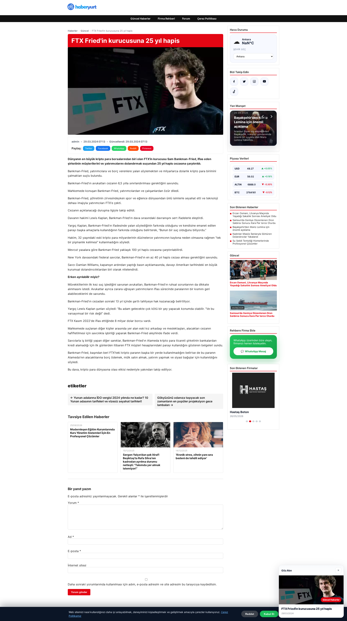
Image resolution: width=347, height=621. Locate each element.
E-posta (74, 551)
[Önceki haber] (263, 116)
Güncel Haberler (140, 18)
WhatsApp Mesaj (253, 351)
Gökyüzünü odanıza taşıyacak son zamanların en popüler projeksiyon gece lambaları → (184, 401)
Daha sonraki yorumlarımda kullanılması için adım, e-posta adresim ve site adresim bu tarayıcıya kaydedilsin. (142, 584)
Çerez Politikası (207, 18)
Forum (186, 18)
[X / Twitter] (244, 81)
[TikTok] (234, 92)
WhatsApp (119, 148)
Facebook (103, 148)
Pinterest (146, 148)
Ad (71, 537)
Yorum (73, 503)
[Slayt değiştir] (247, 421)
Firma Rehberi (166, 18)
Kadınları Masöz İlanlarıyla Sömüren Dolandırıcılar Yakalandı (252, 235)
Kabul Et (269, 614)
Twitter (88, 148)
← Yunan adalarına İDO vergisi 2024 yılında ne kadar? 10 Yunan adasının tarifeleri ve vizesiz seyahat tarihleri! (109, 399)
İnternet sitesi (77, 565)
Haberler (73, 30)
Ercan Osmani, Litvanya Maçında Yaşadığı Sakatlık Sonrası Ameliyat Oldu (254, 215)
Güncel (85, 30)
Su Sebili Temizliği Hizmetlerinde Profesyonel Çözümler (251, 242)
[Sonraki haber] (271, 116)
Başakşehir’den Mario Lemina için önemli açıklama (251, 228)
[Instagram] (254, 81)
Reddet (249, 614)
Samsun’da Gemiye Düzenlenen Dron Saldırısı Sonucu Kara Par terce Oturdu (254, 221)
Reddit (133, 148)
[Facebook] (234, 81)
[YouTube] (264, 81)
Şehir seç (239, 49)
